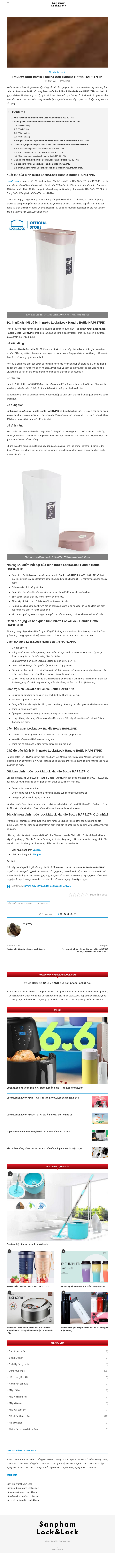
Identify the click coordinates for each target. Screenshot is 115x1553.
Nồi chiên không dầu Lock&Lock (23, 1500)
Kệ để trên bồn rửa (58, 1384)
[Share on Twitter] (68, 914)
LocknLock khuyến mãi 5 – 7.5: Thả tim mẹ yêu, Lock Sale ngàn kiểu (43, 1098)
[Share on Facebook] (65, 914)
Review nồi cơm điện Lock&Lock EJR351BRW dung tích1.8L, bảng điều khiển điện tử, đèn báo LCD (30, 1330)
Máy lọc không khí (58, 1397)
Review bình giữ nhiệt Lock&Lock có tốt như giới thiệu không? (84, 1329)
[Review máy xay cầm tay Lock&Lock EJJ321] (30, 1267)
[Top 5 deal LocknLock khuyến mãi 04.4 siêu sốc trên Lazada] (100, 1135)
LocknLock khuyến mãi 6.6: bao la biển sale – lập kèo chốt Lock (45, 1087)
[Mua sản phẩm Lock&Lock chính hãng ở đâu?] (84, 1267)
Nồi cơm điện (58, 1423)
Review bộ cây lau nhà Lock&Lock (27, 1244)
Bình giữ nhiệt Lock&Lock (19, 1484)
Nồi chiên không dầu (58, 1416)
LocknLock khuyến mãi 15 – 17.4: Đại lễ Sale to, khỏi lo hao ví (39, 1115)
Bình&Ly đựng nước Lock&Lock (23, 1488)
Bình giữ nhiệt (58, 1358)
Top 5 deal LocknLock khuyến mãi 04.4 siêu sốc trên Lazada (39, 1131)
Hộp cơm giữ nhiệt (58, 1377)
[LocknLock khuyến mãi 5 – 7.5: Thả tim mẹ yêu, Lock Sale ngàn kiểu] (100, 1101)
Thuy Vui (52, 81)
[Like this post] (61, 914)
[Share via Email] (75, 914)
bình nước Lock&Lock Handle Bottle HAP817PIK (28, 903)
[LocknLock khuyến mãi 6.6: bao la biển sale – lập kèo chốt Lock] (57, 1050)
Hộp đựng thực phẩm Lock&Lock (23, 1496)
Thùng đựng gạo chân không (58, 1429)
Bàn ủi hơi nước (58, 1351)
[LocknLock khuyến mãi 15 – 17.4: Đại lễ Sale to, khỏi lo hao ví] (100, 1118)
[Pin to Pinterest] (72, 914)
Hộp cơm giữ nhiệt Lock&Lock (22, 1492)
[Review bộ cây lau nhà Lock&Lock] (57, 1207)
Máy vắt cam (58, 1403)
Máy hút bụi (58, 1390)
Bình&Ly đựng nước (57, 72)
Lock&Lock (13, 181)
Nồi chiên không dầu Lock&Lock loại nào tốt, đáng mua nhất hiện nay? (44, 1148)
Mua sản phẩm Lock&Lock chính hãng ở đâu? (83, 1286)
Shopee (37, 854)
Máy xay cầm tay (58, 1410)
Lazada (37, 850)
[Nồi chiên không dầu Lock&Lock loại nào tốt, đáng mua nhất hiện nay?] (100, 1152)
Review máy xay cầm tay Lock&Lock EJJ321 (47, 886)
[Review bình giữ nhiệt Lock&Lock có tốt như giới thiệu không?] (84, 1308)
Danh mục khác (58, 1371)
